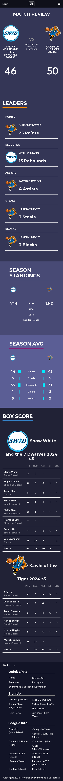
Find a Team (38, 708)
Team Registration (18, 699)
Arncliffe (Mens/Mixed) (16, 730)
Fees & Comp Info (41, 699)
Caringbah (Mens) (41, 729)
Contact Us (38, 677)
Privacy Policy (39, 686)
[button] (59, 3)
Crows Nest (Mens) (42, 741)
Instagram (37, 682)
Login (5, 3)
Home (12, 677)
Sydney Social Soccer (20, 686)
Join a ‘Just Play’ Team (40, 714)
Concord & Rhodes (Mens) (19, 743)
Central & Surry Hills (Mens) (42, 735)
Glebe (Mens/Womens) (41, 747)
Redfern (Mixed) (17, 768)
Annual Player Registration (16, 706)
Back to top (9, 665)
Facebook (14, 682)
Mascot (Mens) (17, 761)
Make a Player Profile (43, 704)
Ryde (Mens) (38, 768)
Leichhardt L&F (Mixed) (17, 755)
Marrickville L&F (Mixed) (40, 755)
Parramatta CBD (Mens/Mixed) (40, 763)
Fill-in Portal (15, 712)
